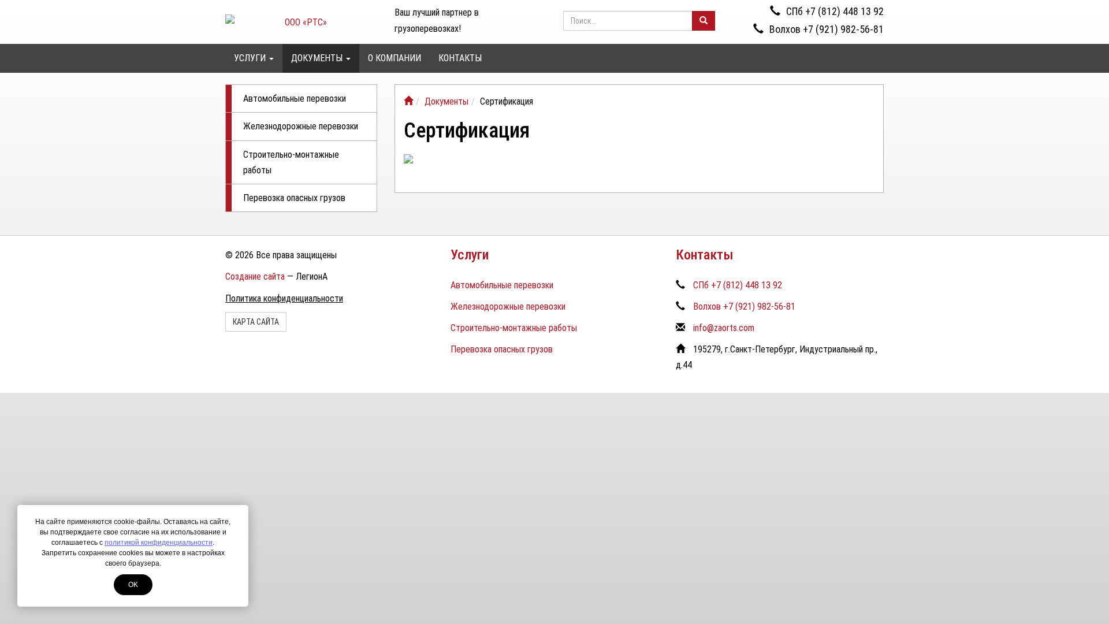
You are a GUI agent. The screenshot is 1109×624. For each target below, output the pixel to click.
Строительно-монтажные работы (291, 162)
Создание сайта (255, 276)
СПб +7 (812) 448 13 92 (835, 11)
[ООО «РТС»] (408, 101)
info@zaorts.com (723, 327)
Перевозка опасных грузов (294, 197)
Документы (318, 58)
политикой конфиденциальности (159, 542)
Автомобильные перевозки (294, 98)
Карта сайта (256, 321)
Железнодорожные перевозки (300, 126)
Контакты (460, 58)
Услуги (251, 58)
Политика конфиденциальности (284, 298)
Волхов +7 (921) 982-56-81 (826, 29)
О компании (394, 58)
